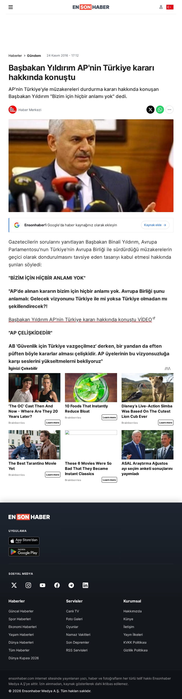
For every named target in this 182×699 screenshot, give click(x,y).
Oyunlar (72, 627)
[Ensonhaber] (91, 7)
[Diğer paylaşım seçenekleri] (169, 110)
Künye (128, 619)
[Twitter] (14, 585)
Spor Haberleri (20, 619)
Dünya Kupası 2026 (24, 658)
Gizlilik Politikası (135, 650)
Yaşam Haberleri (21, 634)
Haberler (15, 55)
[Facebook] (56, 585)
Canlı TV (72, 611)
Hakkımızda (132, 611)
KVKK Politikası (134, 642)
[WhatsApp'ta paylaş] (160, 110)
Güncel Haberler (21, 611)
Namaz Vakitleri (78, 634)
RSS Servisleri (76, 650)
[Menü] (11, 7)
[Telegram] (71, 585)
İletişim (128, 627)
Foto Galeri (74, 619)
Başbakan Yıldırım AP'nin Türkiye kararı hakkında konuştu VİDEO (80, 319)
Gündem (34, 55)
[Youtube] (42, 585)
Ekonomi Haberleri (22, 627)
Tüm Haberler (19, 650)
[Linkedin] (85, 585)
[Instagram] (28, 585)
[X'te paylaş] (150, 110)
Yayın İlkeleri (133, 634)
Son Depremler (77, 642)
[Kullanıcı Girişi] (161, 7)
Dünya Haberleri (21, 642)
